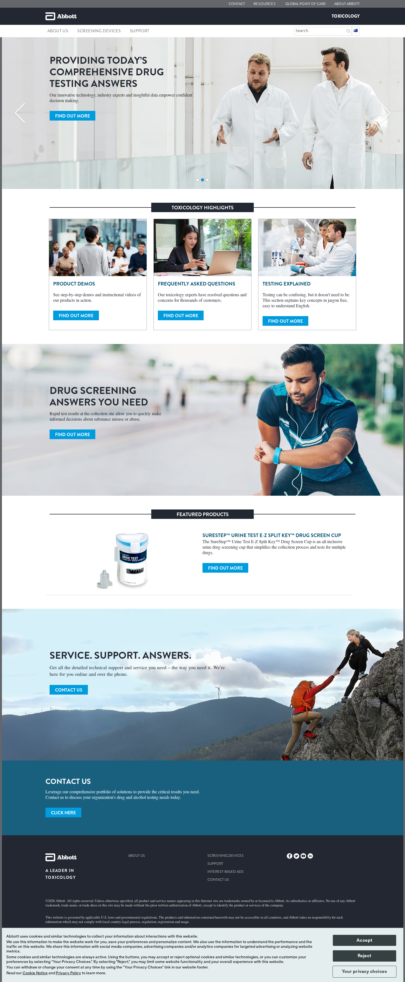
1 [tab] (197, 180)
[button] (348, 30)
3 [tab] (207, 180)
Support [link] (139, 31)
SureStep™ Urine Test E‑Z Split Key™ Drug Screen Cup (271, 535)
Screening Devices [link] (99, 31)
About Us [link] (57, 31)
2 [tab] (202, 180)
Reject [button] (364, 956)
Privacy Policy (68, 973)
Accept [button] (364, 940)
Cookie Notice (35, 973)
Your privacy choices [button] (364, 971)
